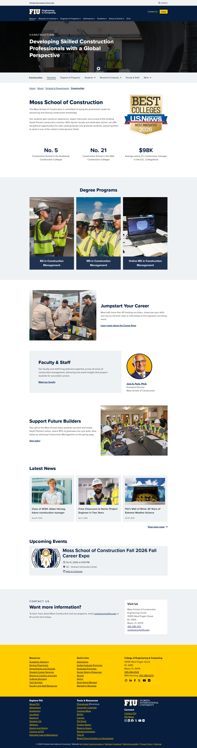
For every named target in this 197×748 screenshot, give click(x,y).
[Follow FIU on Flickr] (144, 720)
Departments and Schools (42, 668)
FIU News (129, 716)
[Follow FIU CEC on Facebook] (135, 680)
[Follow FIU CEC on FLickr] (150, 680)
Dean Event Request (87, 682)
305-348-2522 (131, 672)
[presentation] (46, 558)
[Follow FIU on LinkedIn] (129, 720)
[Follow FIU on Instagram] (126, 720)
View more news (156, 526)
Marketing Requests (86, 685)
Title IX (80, 734)
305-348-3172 (134, 626)
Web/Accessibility (131, 744)
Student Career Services (41, 672)
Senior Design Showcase (89, 672)
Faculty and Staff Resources (43, 685)
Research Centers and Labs (43, 675)
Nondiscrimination (86, 731)
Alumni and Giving (38, 728)
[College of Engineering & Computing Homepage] (42, 11)
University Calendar (87, 707)
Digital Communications (92, 744)
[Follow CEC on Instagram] (126, 680)
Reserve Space (84, 728)
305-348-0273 (146, 675)
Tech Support (36, 682)
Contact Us (152, 11)
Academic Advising (39, 661)
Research (34, 717)
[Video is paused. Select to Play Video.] (98, 68)
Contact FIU (130, 713)
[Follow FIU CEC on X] (139, 680)
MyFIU (80, 714)
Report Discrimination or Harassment (95, 738)
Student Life (35, 721)
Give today (34, 440)
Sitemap (157, 744)
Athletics (33, 724)
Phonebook (82, 704)
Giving (80, 679)
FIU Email (81, 721)
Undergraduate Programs (89, 665)
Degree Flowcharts (38, 665)
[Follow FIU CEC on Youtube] (144, 680)
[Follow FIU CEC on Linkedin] (131, 680)
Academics (34, 711)
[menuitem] (32, 18)
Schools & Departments (57, 88)
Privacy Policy (146, 744)
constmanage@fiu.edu (105, 613)
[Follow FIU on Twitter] (136, 720)
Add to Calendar (74, 571)
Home (32, 88)
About (40, 88)
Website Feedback (113, 744)
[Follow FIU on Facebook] (133, 720)
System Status (84, 724)
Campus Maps (84, 711)
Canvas (80, 717)
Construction (35, 77)
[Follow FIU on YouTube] (140, 720)
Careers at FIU (36, 731)
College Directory (38, 679)
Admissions (82, 661)
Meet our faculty (47, 382)
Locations (34, 714)
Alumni (80, 675)
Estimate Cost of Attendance (43, 734)
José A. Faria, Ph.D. (137, 383)
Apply (163, 11)
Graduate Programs (86, 668)
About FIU (34, 704)
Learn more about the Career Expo (118, 325)
